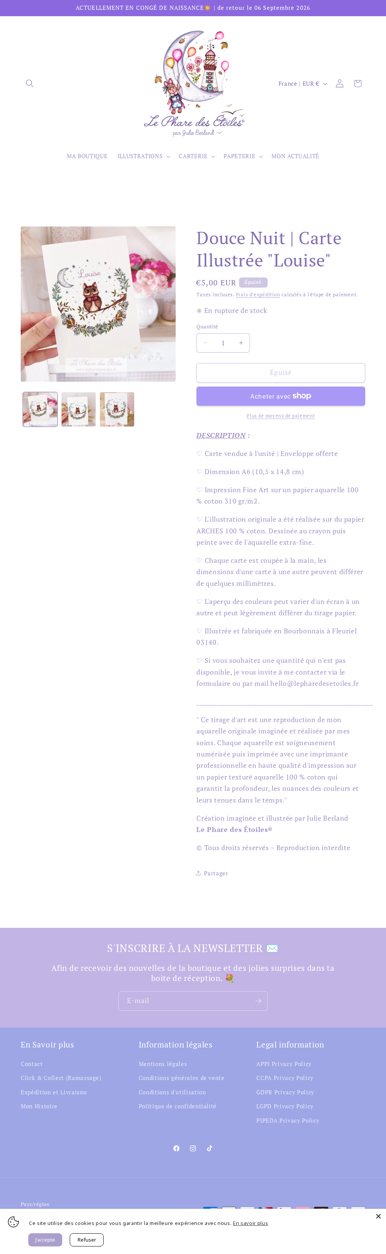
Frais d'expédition (258, 294)
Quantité (207, 326)
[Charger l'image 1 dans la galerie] (40, 409)
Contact (32, 1064)
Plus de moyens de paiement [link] (281, 415)
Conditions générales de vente (182, 1077)
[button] (30, 83)
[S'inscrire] (258, 1001)
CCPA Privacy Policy (285, 1077)
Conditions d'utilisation (172, 1092)
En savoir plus (250, 1223)
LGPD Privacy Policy (285, 1106)
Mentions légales (163, 1064)
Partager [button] (216, 873)
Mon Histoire (39, 1106)
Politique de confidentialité (178, 1106)
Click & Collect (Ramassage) (61, 1077)
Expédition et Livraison (54, 1092)
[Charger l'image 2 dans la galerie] (78, 409)
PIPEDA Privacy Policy (287, 1120)
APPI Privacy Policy (284, 1064)
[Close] (378, 1216)
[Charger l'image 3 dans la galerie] (117, 409)
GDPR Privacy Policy (285, 1092)
